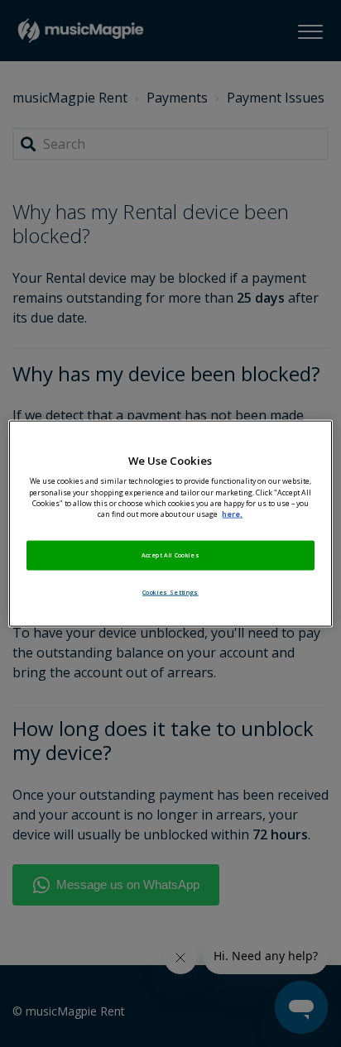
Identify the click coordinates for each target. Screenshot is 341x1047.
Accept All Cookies (170, 554)
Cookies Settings (170, 591)
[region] (170, 524)
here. (232, 514)
